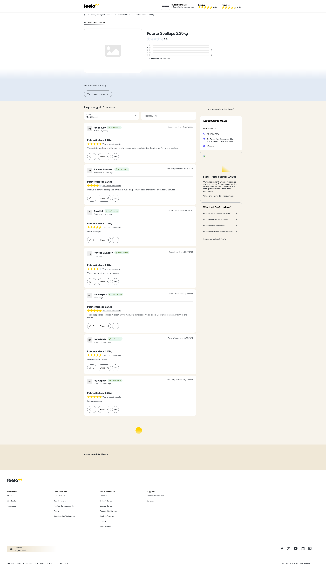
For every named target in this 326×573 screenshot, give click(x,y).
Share (102, 156)
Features (103, 496)
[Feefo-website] (91, 6)
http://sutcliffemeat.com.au (183, 7)
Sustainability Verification (64, 516)
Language (18, 548)
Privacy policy (32, 563)
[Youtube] (295, 549)
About (9, 496)
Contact (150, 501)
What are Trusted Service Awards (218, 196)
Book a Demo (106, 526)
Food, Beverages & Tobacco (101, 15)
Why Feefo (11, 501)
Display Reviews (106, 506)
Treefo (56, 511)
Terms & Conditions (15, 563)
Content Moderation (155, 496)
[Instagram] (309, 549)
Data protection (47, 563)
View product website (112, 144)
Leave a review (60, 496)
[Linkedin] (302, 549)
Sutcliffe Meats (124, 15)
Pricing (103, 521)
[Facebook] (281, 549)
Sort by (88, 114)
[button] (111, 116)
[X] (288, 549)
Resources (11, 506)
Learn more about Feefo (214, 239)
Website (210, 146)
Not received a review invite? (221, 109)
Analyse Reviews (107, 516)
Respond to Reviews (108, 511)
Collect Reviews (106, 501)
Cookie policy (62, 563)
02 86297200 (213, 134)
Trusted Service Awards (63, 506)
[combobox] (111, 116)
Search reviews (60, 501)
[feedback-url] (94, 144)
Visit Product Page (96, 94)
